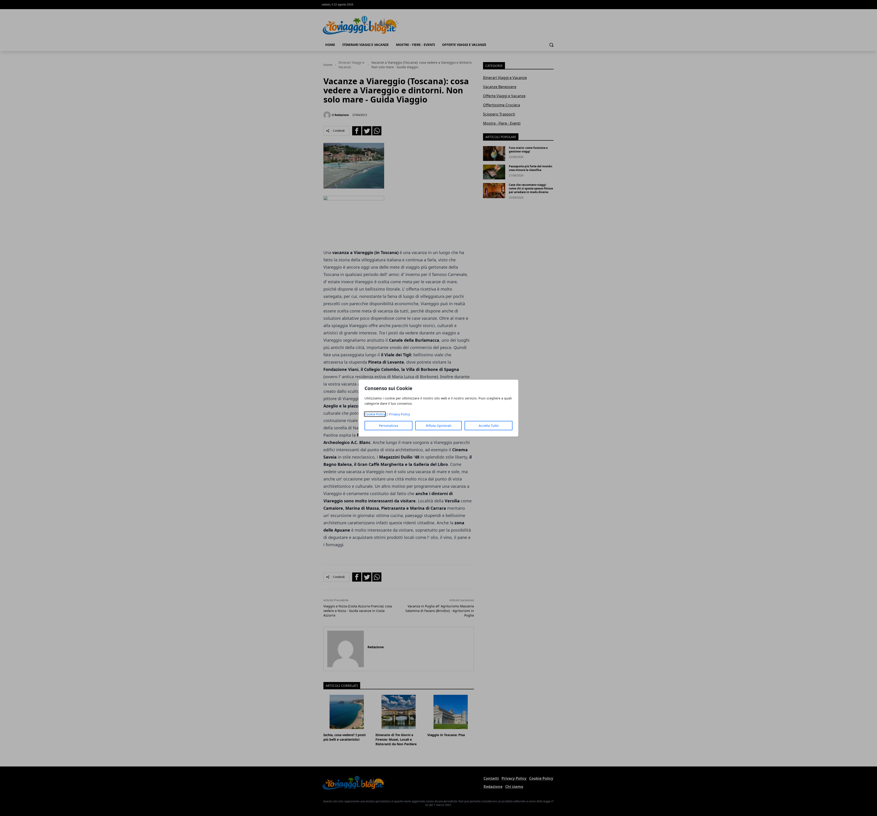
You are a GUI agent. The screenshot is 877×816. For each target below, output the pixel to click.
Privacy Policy (399, 414)
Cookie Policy (375, 414)
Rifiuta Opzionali (438, 425)
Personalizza (388, 425)
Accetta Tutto (489, 425)
